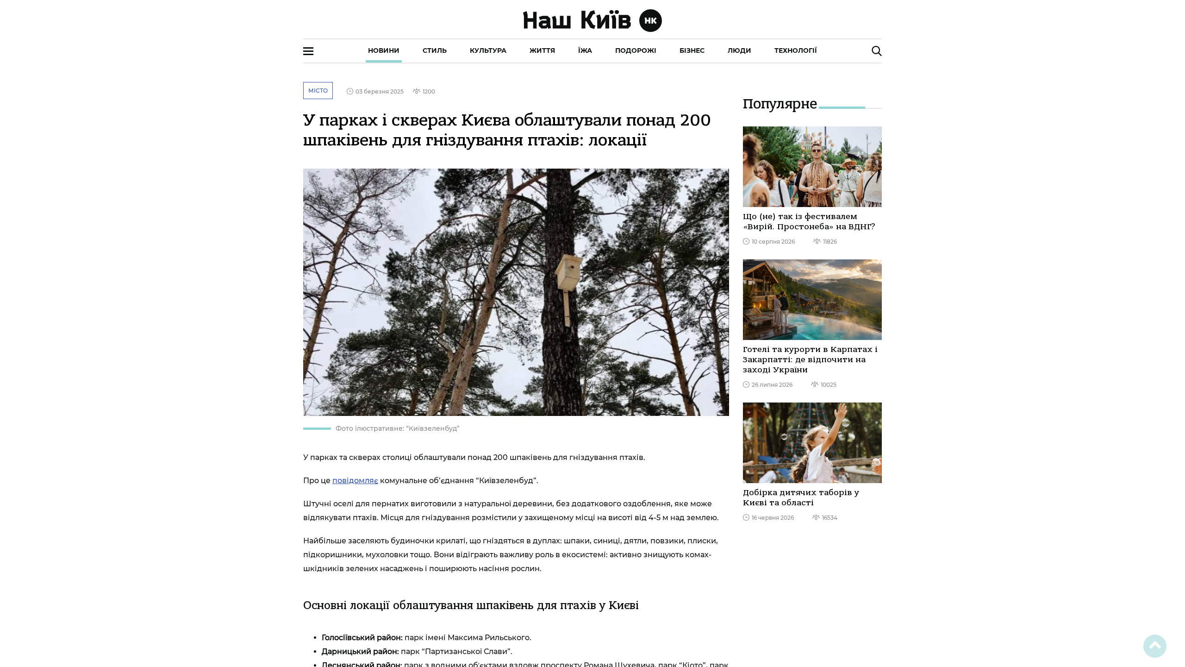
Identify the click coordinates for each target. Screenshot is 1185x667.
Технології (795, 50)
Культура (488, 50)
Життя (542, 50)
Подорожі (635, 50)
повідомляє (355, 480)
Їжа (585, 50)
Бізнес (692, 50)
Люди (739, 50)
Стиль (435, 50)
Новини (383, 50)
